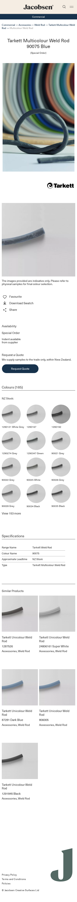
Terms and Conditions (14, 879)
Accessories (25, 24)
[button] (38, 303)
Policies (6, 883)
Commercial (8, 24)
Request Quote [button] (20, 369)
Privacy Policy (9, 874)
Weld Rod (39, 24)
